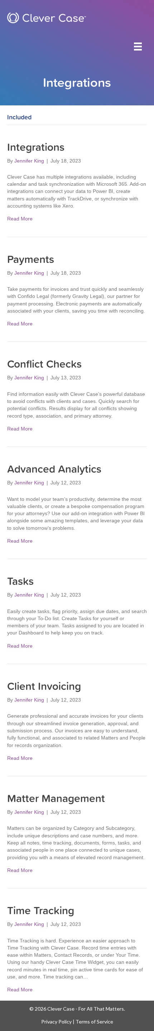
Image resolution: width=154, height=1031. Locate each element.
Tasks (20, 580)
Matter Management (56, 798)
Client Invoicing (44, 685)
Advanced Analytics (54, 468)
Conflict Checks (44, 363)
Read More (20, 218)
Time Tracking (40, 910)
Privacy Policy (56, 1021)
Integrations (35, 146)
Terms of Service (94, 1021)
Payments (30, 259)
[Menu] (138, 46)
